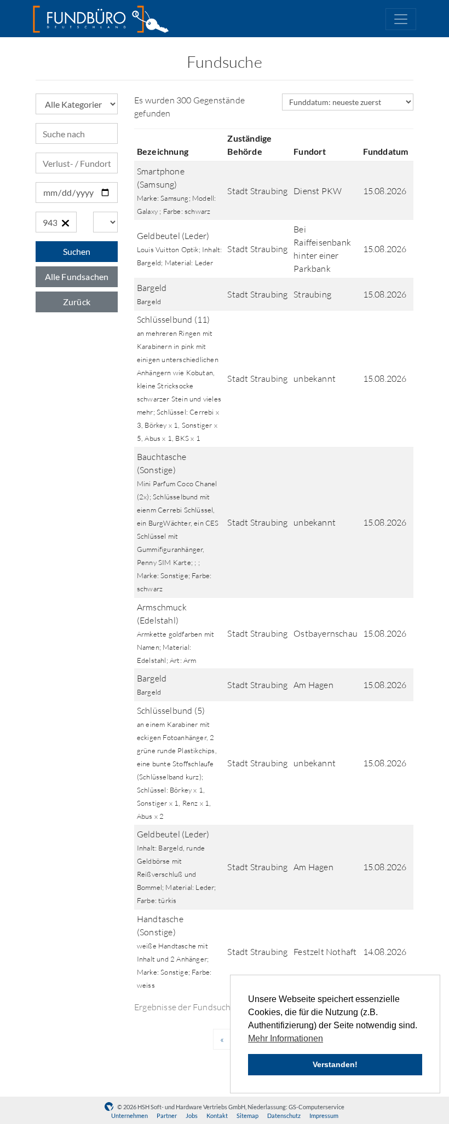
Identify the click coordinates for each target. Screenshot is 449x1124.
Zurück (76, 301)
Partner (167, 1115)
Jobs (192, 1115)
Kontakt (217, 1115)
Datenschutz (284, 1115)
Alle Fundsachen (77, 276)
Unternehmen (129, 1115)
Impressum (323, 1115)
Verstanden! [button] (335, 1064)
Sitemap (247, 1115)
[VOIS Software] (111, 1106)
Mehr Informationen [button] (285, 1038)
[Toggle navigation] (400, 19)
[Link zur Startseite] (101, 19)
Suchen (76, 251)
